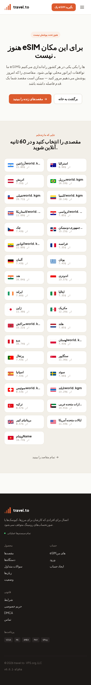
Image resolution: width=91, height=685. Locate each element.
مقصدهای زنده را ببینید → (30, 99)
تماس (7, 619)
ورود (52, 560)
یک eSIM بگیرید (64, 7)
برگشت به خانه (68, 99)
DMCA (8, 613)
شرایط (8, 599)
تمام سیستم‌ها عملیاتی (19, 533)
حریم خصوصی (13, 606)
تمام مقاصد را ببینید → (45, 457)
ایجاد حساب (57, 566)
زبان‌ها (8, 573)
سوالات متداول (13, 566)
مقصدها (9, 553)
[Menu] (82, 7)
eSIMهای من (57, 553)
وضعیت (9, 579)
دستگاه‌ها (9, 560)
